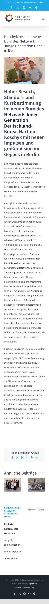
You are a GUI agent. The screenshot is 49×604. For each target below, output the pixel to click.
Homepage (9, 254)
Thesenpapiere (11, 272)
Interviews (16, 258)
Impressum (32, 583)
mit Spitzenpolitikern (26, 286)
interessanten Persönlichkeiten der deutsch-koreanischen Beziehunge (22, 263)
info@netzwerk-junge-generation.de (31, 2)
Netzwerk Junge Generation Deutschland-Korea (21, 123)
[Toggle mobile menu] (43, 18)
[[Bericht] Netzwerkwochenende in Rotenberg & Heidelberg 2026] (36, 485)
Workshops (36, 290)
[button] (6, 485)
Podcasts (34, 254)
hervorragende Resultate (16, 235)
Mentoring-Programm (26, 295)
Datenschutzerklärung (24, 587)
